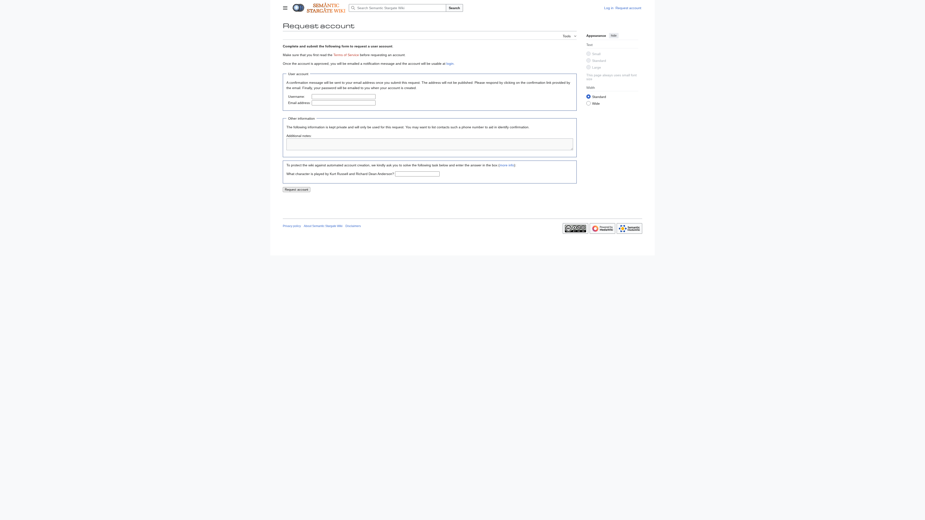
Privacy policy (292, 226)
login (450, 63)
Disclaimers (353, 226)
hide (614, 35)
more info (507, 165)
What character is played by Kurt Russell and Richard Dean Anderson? (340, 174)
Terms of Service (346, 55)
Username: (296, 96)
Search (454, 8)
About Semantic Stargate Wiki (323, 226)
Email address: (299, 103)
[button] (285, 8)
